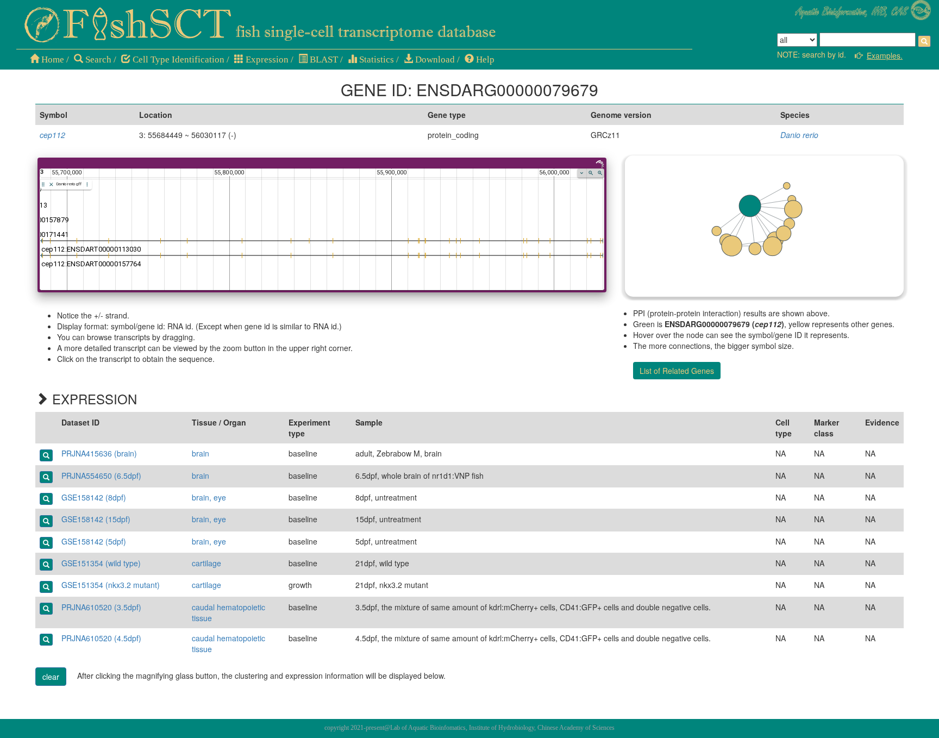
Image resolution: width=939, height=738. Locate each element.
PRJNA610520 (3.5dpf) (101, 607)
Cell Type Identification (177, 59)
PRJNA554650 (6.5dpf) (101, 475)
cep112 (52, 134)
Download (434, 59)
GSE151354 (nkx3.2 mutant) (110, 584)
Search (97, 59)
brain (200, 453)
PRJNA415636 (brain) (99, 453)
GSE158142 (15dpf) (95, 519)
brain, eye (209, 497)
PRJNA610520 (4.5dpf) (101, 638)
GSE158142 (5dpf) (93, 541)
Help (484, 59)
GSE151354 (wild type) (101, 563)
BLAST (323, 59)
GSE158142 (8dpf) (93, 497)
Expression (266, 59)
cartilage (206, 563)
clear (50, 676)
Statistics (375, 59)
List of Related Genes (677, 370)
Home (51, 59)
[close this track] (51, 184)
